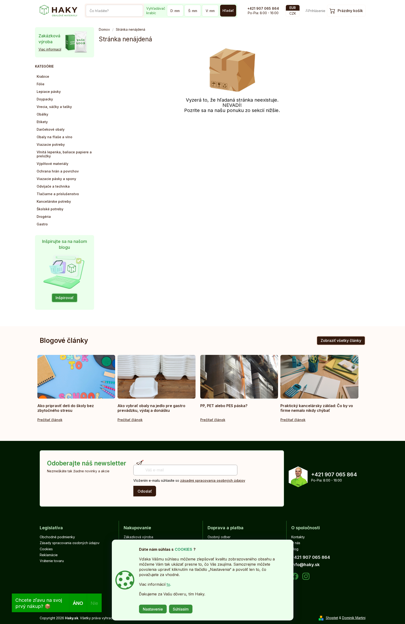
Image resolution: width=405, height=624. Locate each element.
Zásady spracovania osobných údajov (70, 543)
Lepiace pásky (49, 92)
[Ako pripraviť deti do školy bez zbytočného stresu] (76, 377)
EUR (292, 8)
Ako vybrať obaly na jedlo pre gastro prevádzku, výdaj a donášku (151, 408)
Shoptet (332, 618)
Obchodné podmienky (57, 537)
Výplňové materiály (52, 164)
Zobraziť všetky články (341, 340)
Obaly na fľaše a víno (54, 137)
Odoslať (145, 491)
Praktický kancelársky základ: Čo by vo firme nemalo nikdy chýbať (316, 408)
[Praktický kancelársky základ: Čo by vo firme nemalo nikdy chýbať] (319, 377)
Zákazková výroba (138, 537)
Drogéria (44, 217)
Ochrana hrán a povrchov (58, 171)
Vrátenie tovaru (52, 561)
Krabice (43, 76)
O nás (295, 543)
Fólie (40, 84)
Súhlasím (181, 609)
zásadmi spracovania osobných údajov (212, 480)
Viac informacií (50, 49)
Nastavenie (153, 609)
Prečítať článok (49, 420)
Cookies (46, 549)
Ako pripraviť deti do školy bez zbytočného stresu (65, 408)
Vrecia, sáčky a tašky (54, 107)
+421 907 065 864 (263, 8)
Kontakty (298, 537)
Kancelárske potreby (54, 201)
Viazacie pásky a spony (56, 179)
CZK (292, 13)
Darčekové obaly (51, 129)
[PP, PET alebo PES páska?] (239, 377)
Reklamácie (49, 555)
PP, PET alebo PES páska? (224, 405)
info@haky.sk (305, 564)
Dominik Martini (354, 618)
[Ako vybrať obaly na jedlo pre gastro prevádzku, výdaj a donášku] (157, 377)
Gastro (42, 224)
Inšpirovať (65, 297)
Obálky (42, 114)
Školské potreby (50, 209)
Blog (294, 549)
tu (168, 584)
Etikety (42, 122)
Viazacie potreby (51, 144)
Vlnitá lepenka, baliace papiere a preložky (64, 154)
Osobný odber (219, 537)
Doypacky (45, 99)
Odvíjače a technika (53, 186)
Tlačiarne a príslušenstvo (58, 194)
